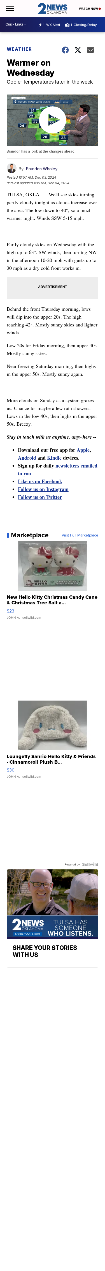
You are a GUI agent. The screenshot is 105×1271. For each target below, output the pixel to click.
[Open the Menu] (9, 8)
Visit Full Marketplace (80, 535)
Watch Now (89, 8)
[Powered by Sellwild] (90, 864)
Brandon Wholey (41, 168)
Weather (19, 49)
